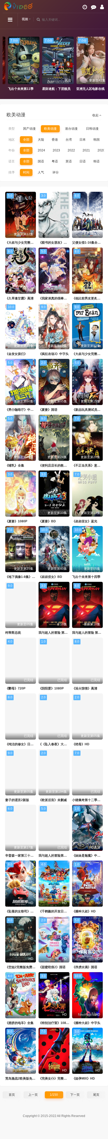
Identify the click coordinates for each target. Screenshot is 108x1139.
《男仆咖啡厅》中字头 (21, 410)
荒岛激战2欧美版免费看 (22, 1078)
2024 (41, 150)
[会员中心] (102, 7)
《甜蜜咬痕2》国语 (52, 967)
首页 (12, 1095)
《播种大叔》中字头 (86, 1023)
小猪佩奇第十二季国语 (88, 800)
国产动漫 (29, 128)
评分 (55, 172)
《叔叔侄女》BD (50, 577)
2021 (86, 150)
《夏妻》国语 (48, 410)
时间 (26, 172)
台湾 (69, 139)
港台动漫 (71, 128)
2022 (71, 150)
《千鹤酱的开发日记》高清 (57, 911)
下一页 (75, 1095)
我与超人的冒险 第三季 (88, 632)
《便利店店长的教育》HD (57, 465)
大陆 (41, 139)
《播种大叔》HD (84, 911)
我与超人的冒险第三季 (54, 855)
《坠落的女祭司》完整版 (22, 911)
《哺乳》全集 (14, 465)
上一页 (33, 1095)
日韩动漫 (92, 128)
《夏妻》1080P (16, 521)
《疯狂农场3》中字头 (54, 354)
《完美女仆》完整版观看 (56, 1078)
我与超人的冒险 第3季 (54, 632)
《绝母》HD (80, 744)
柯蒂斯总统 (13, 632)
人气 (41, 172)
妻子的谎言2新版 (17, 800)
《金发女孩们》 (16, 354)
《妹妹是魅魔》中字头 (88, 855)
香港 (55, 139)
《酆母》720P (15, 688)
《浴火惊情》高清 (84, 688)
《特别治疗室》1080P (54, 1023)
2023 (56, 150)
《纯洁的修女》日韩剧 (21, 744)
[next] (101, 64)
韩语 (96, 161)
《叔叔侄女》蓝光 (84, 521)
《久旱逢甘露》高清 (19, 298)
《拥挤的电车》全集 (19, 1023)
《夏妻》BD (47, 521)
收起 (95, 115)
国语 (41, 161)
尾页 (96, 1095)
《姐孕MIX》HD (83, 1078)
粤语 (55, 161)
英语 (69, 161)
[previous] (6, 64)
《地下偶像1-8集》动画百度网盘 (28, 577)
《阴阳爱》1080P (51, 688)
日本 (82, 139)
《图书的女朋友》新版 (54, 242)
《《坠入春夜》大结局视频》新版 (62, 744)
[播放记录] (85, 7)
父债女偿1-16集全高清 (88, 242)
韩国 (96, 139)
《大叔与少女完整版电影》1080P (28, 242)
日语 (82, 161)
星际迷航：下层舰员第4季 (56, 89)
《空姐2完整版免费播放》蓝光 (26, 967)
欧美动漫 (50, 128)
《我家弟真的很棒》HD (55, 298)
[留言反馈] (93, 7)
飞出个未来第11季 (17, 89)
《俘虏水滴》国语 (84, 967)
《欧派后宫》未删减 (53, 800)
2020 (101, 150)
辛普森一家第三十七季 (21, 855)
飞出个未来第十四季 (86, 577)
